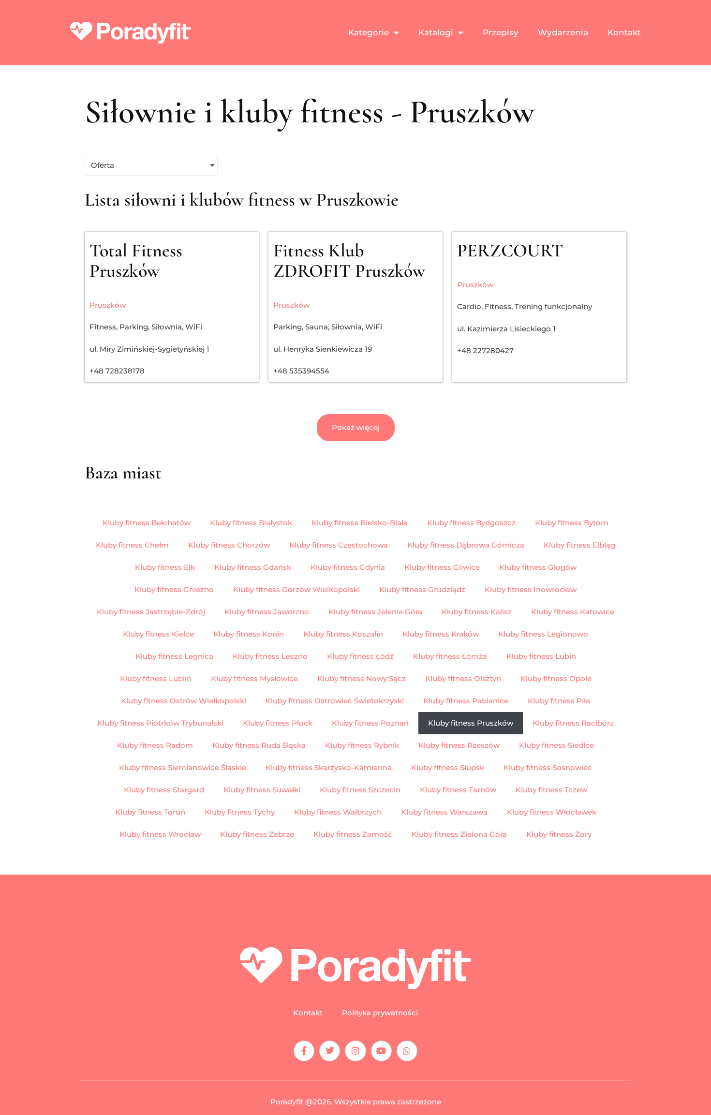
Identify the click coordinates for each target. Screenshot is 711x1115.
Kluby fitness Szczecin (360, 789)
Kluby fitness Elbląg (579, 545)
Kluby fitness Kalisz (477, 611)
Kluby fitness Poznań (370, 723)
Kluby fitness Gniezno (174, 589)
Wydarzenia (563, 32)
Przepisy (500, 32)
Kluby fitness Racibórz (573, 723)
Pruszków (107, 305)
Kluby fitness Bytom (571, 522)
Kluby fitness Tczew (551, 789)
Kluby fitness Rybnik (362, 745)
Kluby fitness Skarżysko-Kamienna (329, 767)
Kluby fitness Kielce (158, 634)
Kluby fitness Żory (559, 834)
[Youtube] (381, 1051)
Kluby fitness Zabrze (257, 834)
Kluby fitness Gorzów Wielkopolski (296, 589)
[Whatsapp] (407, 1051)
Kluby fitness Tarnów (458, 789)
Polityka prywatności (380, 1013)
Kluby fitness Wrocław (160, 834)
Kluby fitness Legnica (174, 656)
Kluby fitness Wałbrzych (338, 812)
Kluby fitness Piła (559, 700)
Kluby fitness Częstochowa (338, 545)
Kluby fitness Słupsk (447, 767)
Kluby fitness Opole (556, 678)
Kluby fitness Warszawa (444, 812)
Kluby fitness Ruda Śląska (259, 745)
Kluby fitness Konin (248, 634)
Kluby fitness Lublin (156, 678)
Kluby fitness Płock (277, 723)
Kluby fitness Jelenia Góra (375, 611)
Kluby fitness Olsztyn (463, 678)
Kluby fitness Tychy (240, 812)
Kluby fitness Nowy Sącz (361, 678)
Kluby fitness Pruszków (470, 723)
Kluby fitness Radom (155, 745)
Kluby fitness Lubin (541, 656)
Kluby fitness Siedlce (556, 745)
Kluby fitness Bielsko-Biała (359, 522)
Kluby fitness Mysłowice (254, 678)
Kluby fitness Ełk (165, 567)
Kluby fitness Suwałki (261, 789)
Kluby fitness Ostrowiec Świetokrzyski (335, 700)
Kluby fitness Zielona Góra (459, 834)
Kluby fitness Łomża (450, 656)
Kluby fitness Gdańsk (252, 567)
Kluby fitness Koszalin (343, 634)
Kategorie (368, 32)
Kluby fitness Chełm (132, 545)
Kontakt (624, 32)
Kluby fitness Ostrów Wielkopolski (183, 700)
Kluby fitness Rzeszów (459, 745)
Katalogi (435, 32)
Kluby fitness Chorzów (229, 545)
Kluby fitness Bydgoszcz (471, 522)
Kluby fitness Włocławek (551, 812)
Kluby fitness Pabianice (465, 700)
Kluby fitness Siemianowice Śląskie (182, 767)
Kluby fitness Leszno (270, 656)
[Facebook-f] (304, 1051)
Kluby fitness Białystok (251, 522)
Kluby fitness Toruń (150, 812)
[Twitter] (329, 1051)
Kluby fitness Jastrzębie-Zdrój (151, 611)
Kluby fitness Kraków (440, 634)
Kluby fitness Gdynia (348, 567)
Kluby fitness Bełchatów (147, 522)
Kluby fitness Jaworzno (266, 611)
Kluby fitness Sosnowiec (548, 767)
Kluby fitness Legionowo (543, 634)
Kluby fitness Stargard (164, 789)
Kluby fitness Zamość (352, 834)
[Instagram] (355, 1051)
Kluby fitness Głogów (538, 567)
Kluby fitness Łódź (360, 656)
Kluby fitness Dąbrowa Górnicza (465, 545)
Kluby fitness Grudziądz (422, 589)
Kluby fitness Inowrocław (531, 589)
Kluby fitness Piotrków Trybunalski (160, 723)
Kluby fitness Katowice (572, 611)
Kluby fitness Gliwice (442, 567)
